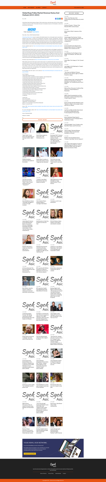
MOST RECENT (31, 7)
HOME (24, 7)
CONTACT (44, 7)
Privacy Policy (51, 473)
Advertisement (58, 473)
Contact (64, 473)
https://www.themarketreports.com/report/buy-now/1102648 (47, 59)
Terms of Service (43, 473)
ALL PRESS (38, 7)
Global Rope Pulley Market (27, 37)
